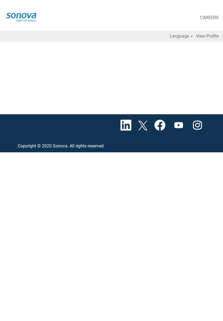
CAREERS (209, 17)
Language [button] (180, 36)
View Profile (207, 36)
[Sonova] (23, 16)
